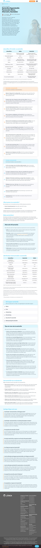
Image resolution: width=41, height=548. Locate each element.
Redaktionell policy (32, 527)
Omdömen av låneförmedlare (23, 531)
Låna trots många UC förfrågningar (24, 513)
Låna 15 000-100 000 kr (32, 505)
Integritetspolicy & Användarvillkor (32, 530)
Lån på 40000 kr (32, 510)
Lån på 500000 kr (32, 521)
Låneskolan (31, 528)
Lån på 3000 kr (31, 499)
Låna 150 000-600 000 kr (33, 515)
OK (36, 546)
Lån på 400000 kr (32, 520)
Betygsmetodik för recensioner (32, 526)
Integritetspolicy (5, 546)
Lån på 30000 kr (32, 509)
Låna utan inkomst (23, 511)
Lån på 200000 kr (32, 517)
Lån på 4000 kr (31, 500)
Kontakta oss (31, 533)
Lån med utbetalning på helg (24, 519)
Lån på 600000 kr (32, 522)
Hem (3, 3)
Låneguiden (32, 1)
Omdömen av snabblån (24, 528)
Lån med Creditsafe (23, 522)
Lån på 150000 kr (32, 516)
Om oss (30, 524)
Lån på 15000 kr (32, 506)
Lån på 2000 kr (31, 498)
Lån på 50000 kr (32, 511)
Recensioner (23, 526)
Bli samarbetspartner (33, 532)
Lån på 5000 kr (31, 501)
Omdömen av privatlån (24, 529)
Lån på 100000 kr (32, 512)
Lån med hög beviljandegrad (23, 517)
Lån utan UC (22, 498)
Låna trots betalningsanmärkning (24, 508)
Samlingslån (22, 504)
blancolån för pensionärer (22, 234)
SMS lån (21, 499)
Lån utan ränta (22, 525)
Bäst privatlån (22, 502)
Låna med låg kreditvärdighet (23, 510)
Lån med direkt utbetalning (23, 521)
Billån (21, 503)
